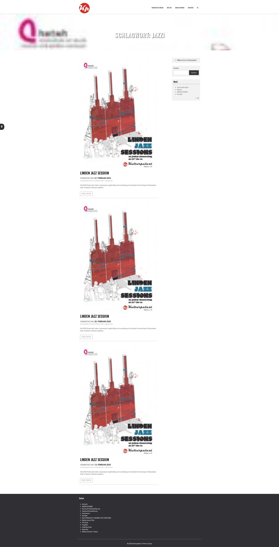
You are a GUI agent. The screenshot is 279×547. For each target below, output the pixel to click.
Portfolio (85, 522)
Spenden (85, 529)
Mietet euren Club (88, 520)
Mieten (169, 7)
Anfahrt (85, 504)
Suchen (176, 68)
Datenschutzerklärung (89, 511)
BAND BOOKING (179, 7)
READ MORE (86, 194)
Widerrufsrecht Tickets (90, 532)
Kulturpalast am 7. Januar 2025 (102, 181)
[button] (2, 127)
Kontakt (191, 7)
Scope (150, 543)
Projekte (85, 525)
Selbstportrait (87, 527)
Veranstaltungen (157, 7)
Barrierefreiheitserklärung (91, 509)
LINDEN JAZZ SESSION (94, 172)
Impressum (86, 513)
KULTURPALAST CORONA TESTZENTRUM (96, 518)
